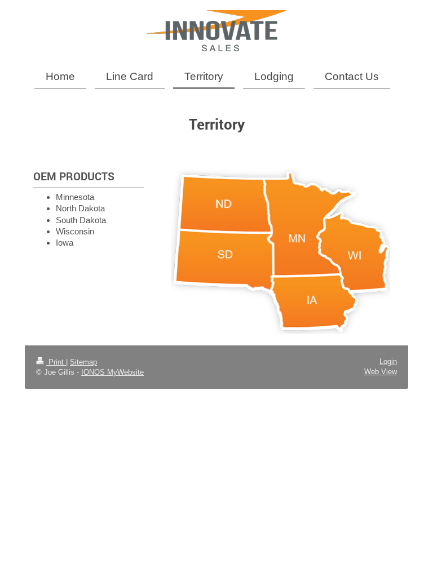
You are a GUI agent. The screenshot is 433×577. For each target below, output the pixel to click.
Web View (380, 371)
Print (56, 362)
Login (388, 361)
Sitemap (83, 362)
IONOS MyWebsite (112, 372)
